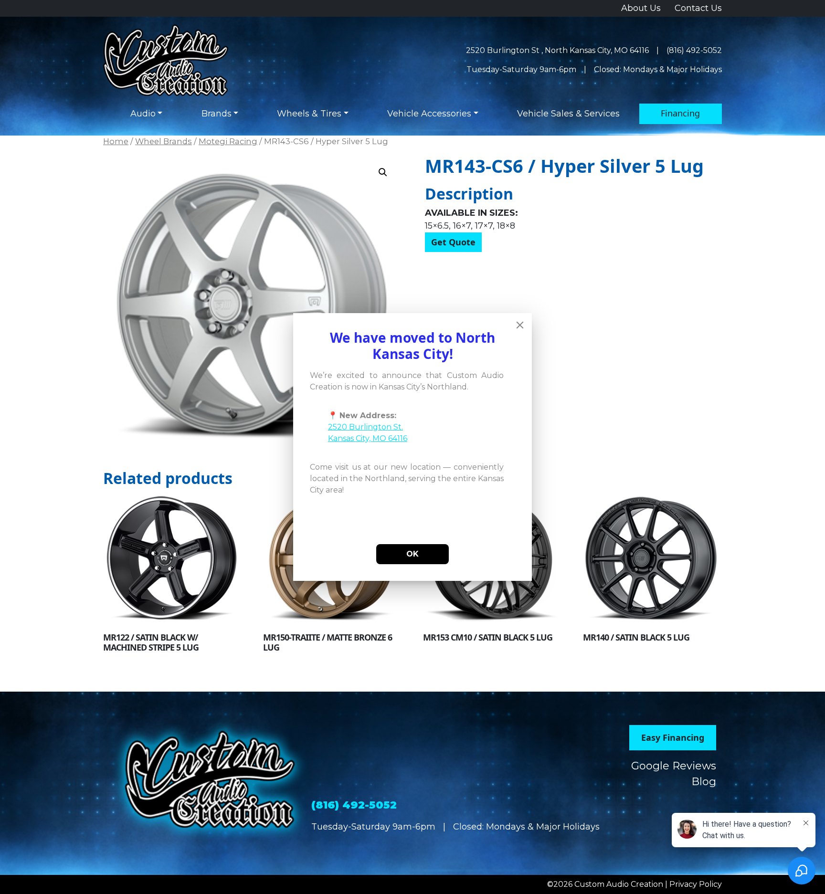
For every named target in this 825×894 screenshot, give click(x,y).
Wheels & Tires (309, 113)
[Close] (520, 325)
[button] (382, 172)
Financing (680, 113)
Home (115, 141)
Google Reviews (673, 765)
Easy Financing (672, 737)
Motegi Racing (228, 141)
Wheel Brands (163, 141)
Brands (216, 113)
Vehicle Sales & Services (568, 113)
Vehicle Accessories (429, 113)
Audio (143, 113)
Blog (703, 781)
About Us (641, 8)
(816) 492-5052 (694, 50)
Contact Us (698, 8)
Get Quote (453, 242)
